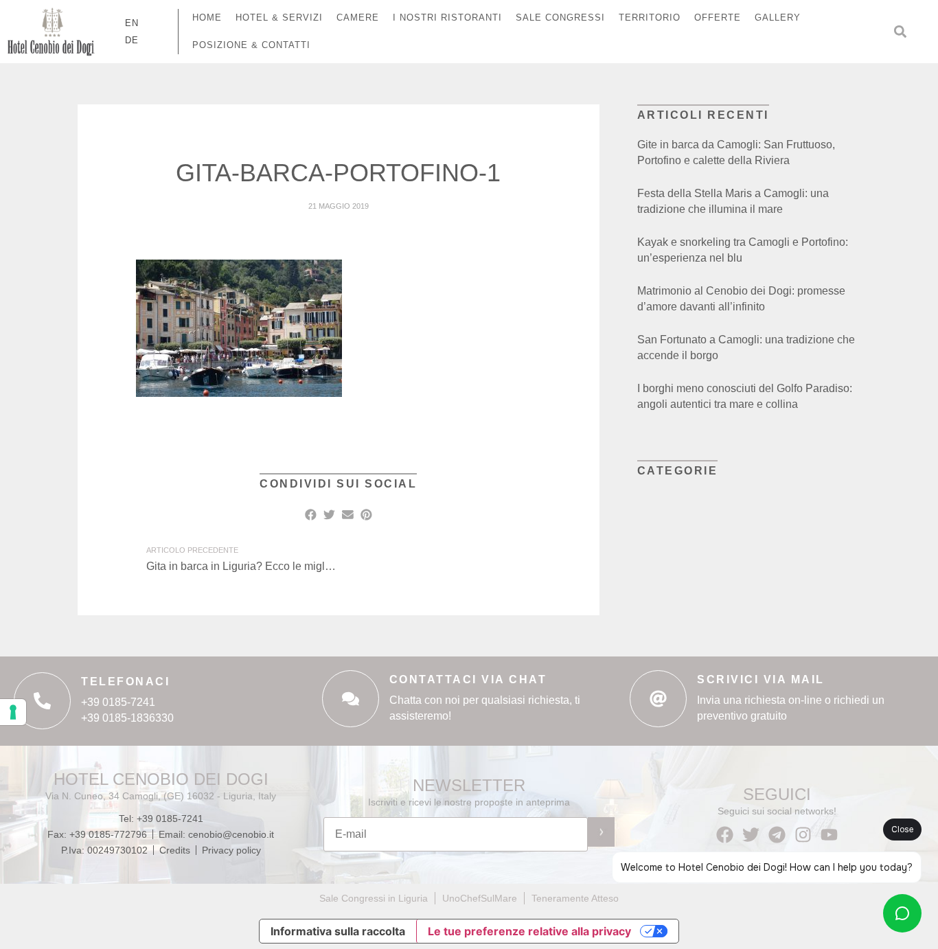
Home (207, 17)
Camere (357, 17)
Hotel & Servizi (279, 17)
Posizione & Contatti (251, 45)
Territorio (649, 17)
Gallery (778, 17)
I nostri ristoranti (447, 17)
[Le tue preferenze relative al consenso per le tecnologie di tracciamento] (13, 712)
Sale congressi (560, 17)
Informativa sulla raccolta (338, 931)
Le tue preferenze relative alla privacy (529, 931)
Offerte (717, 17)
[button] (900, 32)
